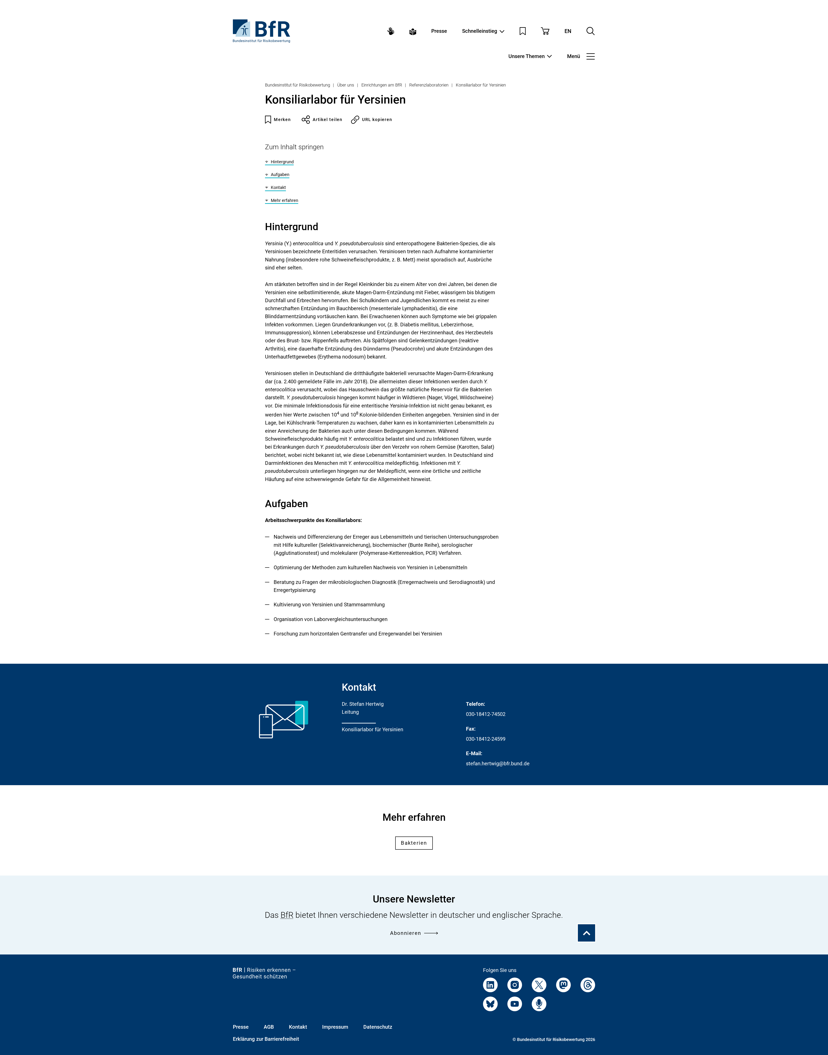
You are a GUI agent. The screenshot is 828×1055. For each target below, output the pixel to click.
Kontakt (278, 187)
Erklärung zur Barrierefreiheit (266, 1039)
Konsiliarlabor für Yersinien (481, 85)
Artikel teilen (327, 119)
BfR (287, 915)
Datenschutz (377, 1027)
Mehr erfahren (284, 200)
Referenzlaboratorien (428, 85)
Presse (439, 31)
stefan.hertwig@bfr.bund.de (498, 764)
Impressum (335, 1027)
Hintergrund (282, 161)
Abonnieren (405, 933)
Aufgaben (280, 174)
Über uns (345, 85)
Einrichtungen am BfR (381, 85)
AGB (269, 1027)
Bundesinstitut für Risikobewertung (297, 85)
